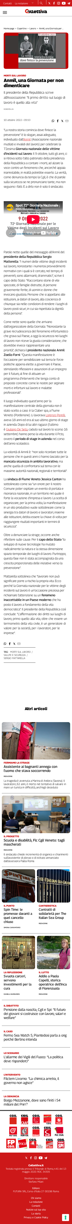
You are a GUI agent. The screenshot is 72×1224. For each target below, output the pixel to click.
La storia (36, 1213)
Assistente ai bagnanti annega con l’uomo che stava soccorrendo (30, 768)
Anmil (27, 139)
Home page (9, 28)
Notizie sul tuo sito (36, 1209)
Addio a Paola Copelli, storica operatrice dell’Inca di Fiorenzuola (53, 982)
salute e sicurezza (15, 654)
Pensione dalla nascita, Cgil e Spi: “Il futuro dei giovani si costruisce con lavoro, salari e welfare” (35, 1013)
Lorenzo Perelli (55, 415)
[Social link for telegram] (68, 3)
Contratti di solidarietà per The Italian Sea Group (52, 914)
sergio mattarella (14, 658)
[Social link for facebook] (54, 3)
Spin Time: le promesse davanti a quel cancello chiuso (18, 916)
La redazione (21, 3)
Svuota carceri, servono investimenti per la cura (17, 982)
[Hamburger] (5, 12)
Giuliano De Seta (17, 429)
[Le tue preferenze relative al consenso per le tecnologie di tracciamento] (65, 1217)
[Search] (41, 3)
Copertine (22, 28)
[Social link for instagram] (58, 3)
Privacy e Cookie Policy (36, 1217)
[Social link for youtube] (64, 3)
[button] (53, 121)
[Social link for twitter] (49, 3)
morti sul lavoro (20, 651)
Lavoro (33, 28)
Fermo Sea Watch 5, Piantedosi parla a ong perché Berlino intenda (35, 1037)
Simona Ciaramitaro (12, 927)
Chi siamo (36, 1197)
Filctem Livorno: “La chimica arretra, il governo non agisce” (31, 1081)
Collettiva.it (36, 1165)
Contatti (7, 3)
